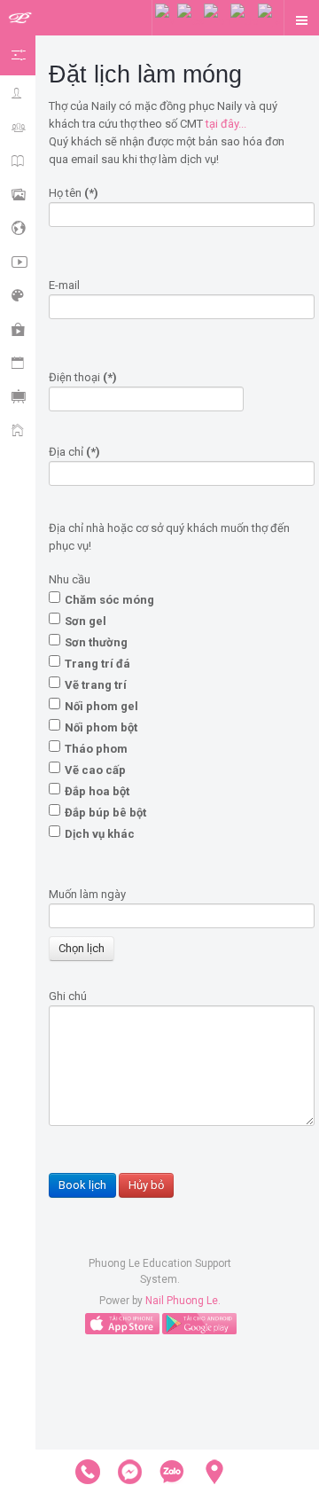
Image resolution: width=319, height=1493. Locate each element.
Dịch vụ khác (100, 833)
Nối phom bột (101, 727)
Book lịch (82, 1185)
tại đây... (226, 123)
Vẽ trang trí (96, 685)
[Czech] (190, 20)
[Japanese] (269, 20)
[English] (217, 20)
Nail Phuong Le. (183, 1300)
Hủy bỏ (146, 1185)
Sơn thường (96, 642)
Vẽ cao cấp (95, 770)
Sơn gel (85, 621)
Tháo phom (96, 748)
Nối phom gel (101, 706)
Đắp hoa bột (97, 791)
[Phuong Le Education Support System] (20, 18)
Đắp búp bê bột (105, 812)
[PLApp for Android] (199, 1323)
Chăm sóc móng (109, 599)
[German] (244, 20)
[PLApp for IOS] (122, 1323)
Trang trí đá (97, 663)
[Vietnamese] (166, 20)
